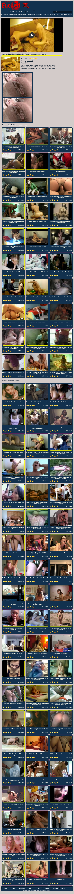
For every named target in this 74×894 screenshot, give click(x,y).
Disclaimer (22, 888)
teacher (41, 65)
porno (49, 68)
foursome (52, 65)
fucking (23, 66)
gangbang (31, 68)
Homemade (30, 11)
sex (43, 68)
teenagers (29, 66)
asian (31, 65)
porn (35, 68)
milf (48, 66)
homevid (52, 66)
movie (53, 68)
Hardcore (21, 11)
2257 (30, 888)
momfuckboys (36, 66)
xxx (46, 68)
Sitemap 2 (55, 888)
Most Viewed (13, 11)
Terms (5, 888)
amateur (26, 65)
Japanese (38, 11)
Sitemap (47, 888)
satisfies (46, 65)
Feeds (38, 888)
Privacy (14, 888)
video (39, 68)
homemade (24, 68)
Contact (63, 888)
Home (5, 11)
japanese (43, 66)
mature (36, 65)
